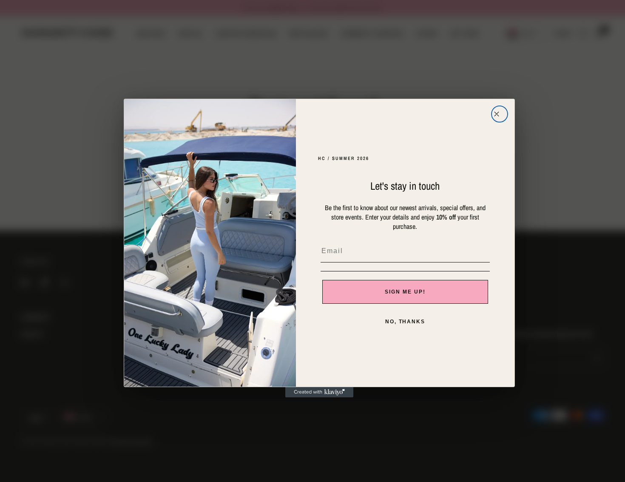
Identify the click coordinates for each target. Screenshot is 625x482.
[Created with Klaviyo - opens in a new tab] (319, 392)
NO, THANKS (405, 322)
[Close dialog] (499, 114)
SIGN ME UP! (405, 292)
